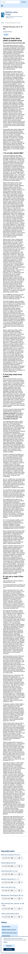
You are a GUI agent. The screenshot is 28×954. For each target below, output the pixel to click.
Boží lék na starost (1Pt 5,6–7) (10, 855)
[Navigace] (2, 5)
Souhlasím (9, 949)
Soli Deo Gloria (6, 926)
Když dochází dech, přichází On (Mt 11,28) (12, 904)
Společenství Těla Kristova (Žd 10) (12, 895)
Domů (2, 22)
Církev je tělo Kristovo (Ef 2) (10, 913)
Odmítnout (9, 945)
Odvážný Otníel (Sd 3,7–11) (10, 879)
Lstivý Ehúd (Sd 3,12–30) (9, 871)
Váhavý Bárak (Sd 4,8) (8, 863)
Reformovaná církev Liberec (9, 933)
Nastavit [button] (5, 942)
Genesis (6, 34)
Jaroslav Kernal (7, 32)
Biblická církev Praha (12, 13)
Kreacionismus (6, 936)
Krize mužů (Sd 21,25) (8, 887)
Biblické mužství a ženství (9, 930)
